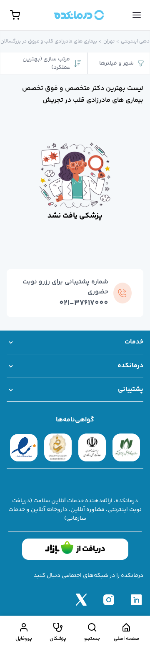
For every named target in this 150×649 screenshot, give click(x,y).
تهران (109, 41)
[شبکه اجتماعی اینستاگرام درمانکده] (108, 599)
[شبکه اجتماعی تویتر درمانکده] (81, 599)
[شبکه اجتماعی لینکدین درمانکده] (136, 599)
